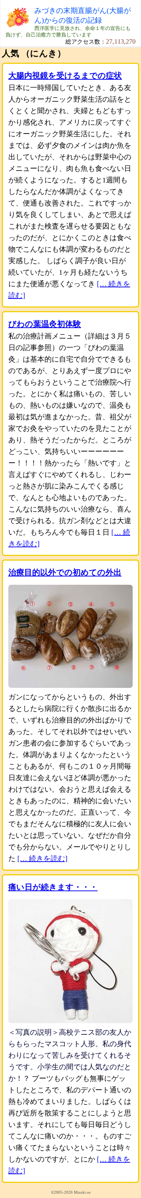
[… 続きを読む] (42, 858)
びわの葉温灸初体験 (44, 323)
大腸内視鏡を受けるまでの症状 (65, 75)
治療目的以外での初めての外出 (64, 572)
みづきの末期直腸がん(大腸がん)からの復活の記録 (82, 15)
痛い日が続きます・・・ (53, 887)
